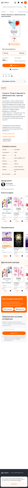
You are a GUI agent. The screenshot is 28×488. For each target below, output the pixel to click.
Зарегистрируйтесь (20, 61)
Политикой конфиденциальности (12, 339)
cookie (19, 480)
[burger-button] (25, 2)
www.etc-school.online (8, 133)
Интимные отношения (16, 214)
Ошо (3, 250)
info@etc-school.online (8, 136)
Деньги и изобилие (6, 213)
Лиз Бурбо (4, 215)
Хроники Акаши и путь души (18, 248)
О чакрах (4, 248)
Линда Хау (16, 250)
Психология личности (8, 189)
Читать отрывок (15, 44)
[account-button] (15, 2)
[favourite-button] (10, 221)
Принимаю (14, 484)
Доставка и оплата (8, 81)
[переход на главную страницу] (5, 2)
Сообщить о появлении (5, 256)
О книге (3, 88)
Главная (3, 12)
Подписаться (14, 333)
